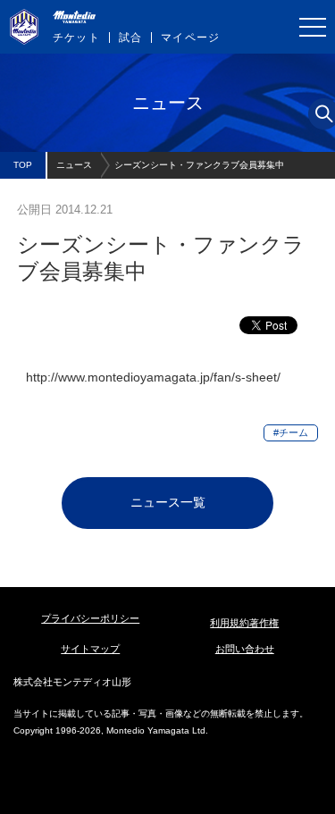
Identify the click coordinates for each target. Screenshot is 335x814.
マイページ (190, 37)
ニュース (74, 165)
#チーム (290, 432)
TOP (22, 165)
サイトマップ (90, 648)
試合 (130, 37)
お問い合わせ (244, 648)
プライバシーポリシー (90, 618)
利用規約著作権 (244, 622)
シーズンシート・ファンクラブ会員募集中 (199, 165)
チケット (76, 37)
